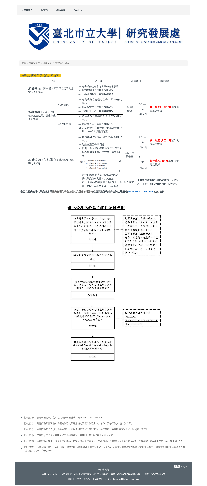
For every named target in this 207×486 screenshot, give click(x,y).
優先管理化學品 (62, 63)
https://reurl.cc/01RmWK (141, 191)
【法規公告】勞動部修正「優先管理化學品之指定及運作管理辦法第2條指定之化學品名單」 (69, 435)
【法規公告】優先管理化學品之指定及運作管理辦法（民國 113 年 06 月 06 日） (63, 417)
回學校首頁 (27, 10)
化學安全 (47, 63)
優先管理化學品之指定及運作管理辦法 (72, 191)
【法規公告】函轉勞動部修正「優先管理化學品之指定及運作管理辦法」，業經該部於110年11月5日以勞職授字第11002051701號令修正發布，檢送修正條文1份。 (104, 441)
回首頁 (44, 10)
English (78, 10)
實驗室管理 (34, 63)
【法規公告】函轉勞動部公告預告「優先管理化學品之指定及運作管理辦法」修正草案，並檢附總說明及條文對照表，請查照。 (86, 429)
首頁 (24, 63)
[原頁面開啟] (103, 36)
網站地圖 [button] (60, 10)
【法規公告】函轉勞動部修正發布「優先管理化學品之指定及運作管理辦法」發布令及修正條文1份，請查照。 (78, 423)
